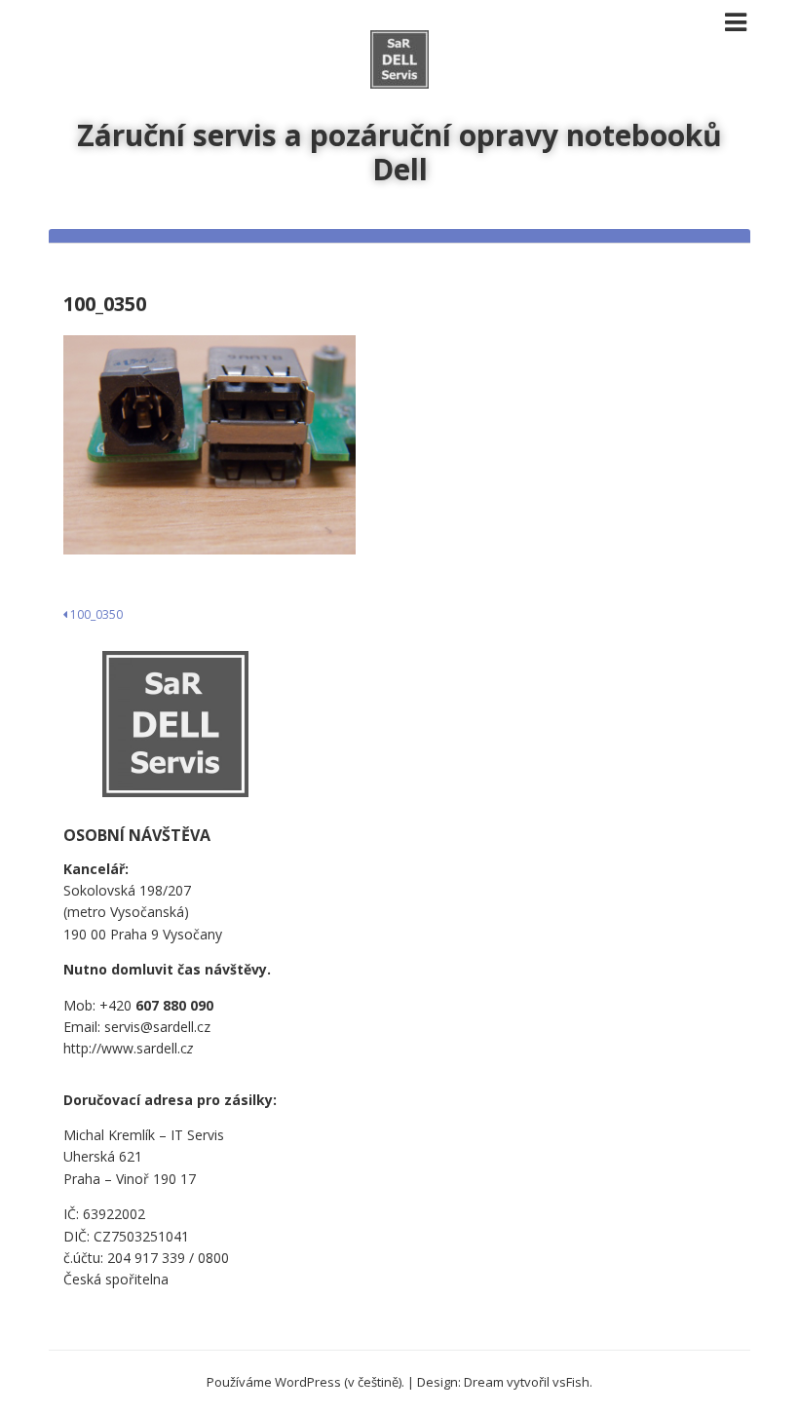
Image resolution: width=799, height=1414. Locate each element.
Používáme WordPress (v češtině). (305, 1382)
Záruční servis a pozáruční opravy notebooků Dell (399, 152)
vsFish (571, 1382)
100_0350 (95, 614)
